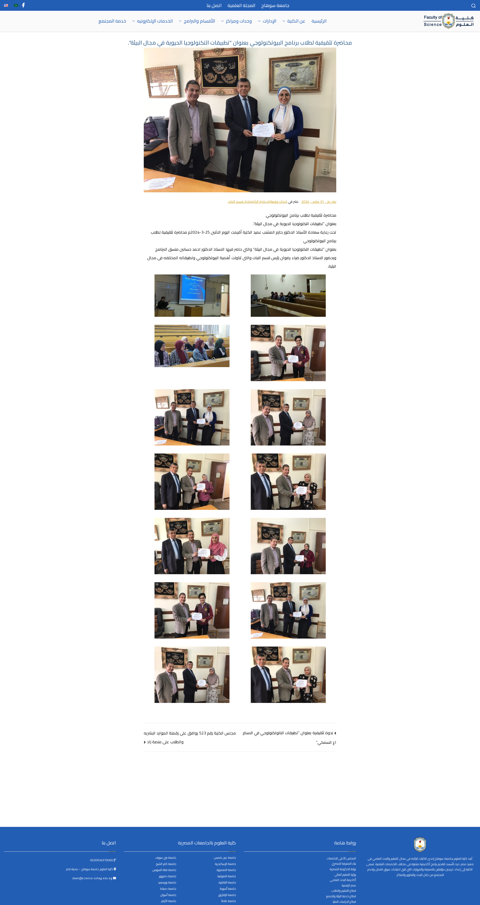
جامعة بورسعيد (167, 882)
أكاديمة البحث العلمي (343, 880)
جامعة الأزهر (168, 901)
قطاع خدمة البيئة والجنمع (341, 896)
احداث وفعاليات (276, 201)
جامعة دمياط (168, 889)
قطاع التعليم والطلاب (343, 890)
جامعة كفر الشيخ (166, 864)
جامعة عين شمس (225, 858)
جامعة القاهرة (227, 882)
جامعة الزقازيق (227, 895)
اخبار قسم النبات (239, 201)
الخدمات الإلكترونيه (155, 21)
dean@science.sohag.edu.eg (92, 878)
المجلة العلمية (241, 5)
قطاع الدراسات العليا (344, 901)
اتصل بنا (214, 5)
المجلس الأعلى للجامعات (341, 858)
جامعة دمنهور (167, 876)
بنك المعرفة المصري (344, 863)
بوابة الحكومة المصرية (343, 869)
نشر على (318, 201)
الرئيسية (319, 21)
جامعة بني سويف (165, 858)
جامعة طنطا (228, 901)
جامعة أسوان (168, 895)
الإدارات (269, 21)
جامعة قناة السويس (164, 870)
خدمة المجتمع (112, 21)
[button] (284, 21)
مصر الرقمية (349, 885)
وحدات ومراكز (239, 21)
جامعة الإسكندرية (225, 864)
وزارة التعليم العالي (345, 874)
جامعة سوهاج (275, 5)
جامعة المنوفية (227, 876)
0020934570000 (102, 860)
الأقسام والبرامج (199, 21)
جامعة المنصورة (226, 870)
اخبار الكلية (257, 201)
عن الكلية (296, 21)
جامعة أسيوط (228, 889)
